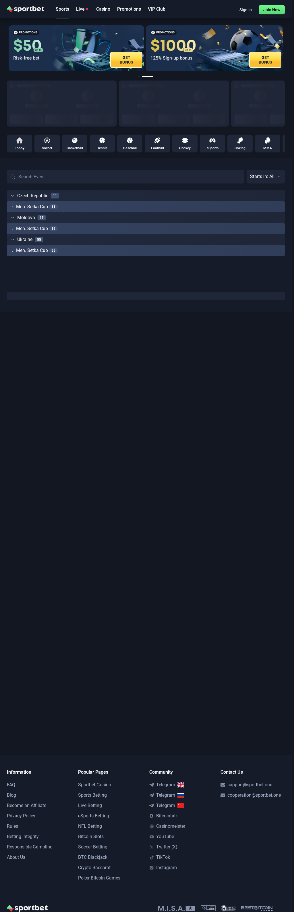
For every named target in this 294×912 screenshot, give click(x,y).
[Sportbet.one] (25, 9)
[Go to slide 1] (139, 76)
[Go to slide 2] (147, 76)
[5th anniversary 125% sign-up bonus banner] (214, 48)
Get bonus (265, 59)
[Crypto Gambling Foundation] (208, 908)
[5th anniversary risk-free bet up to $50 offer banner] (76, 48)
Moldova (26, 217)
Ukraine (24, 239)
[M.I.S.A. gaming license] (177, 908)
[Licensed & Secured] (228, 908)
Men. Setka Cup (32, 206)
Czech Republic (32, 195)
